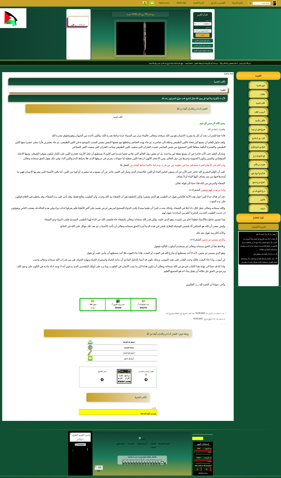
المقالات (262, 94)
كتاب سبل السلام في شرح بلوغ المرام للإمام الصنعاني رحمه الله (259, 139)
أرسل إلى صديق (129, 358)
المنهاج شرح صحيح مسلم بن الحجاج (260, 183)
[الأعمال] (142, 439)
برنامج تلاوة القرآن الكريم (202, 41)
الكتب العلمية (260, 103)
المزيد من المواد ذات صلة (148, 413)
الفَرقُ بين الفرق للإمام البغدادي (259, 148)
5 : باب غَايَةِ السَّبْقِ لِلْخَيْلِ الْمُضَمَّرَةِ (266, 259)
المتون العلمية (261, 85)
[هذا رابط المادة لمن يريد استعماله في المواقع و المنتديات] (90, 353)
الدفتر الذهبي (120, 443)
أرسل (202, 35)
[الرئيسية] (274, 3)
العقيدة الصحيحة (164, 443)
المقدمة (154, 408)
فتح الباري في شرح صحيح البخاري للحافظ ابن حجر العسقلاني (258, 156)
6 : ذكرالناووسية (272, 264)
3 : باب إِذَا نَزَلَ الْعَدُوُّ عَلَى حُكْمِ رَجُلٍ (265, 243)
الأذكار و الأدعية (260, 120)
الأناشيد (262, 200)
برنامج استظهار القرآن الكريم (203, 50)
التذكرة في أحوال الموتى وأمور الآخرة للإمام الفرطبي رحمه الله (258, 174)
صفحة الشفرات (129, 347)
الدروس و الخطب (260, 112)
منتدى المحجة (164, 3)
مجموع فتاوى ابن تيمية (258, 129)
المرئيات (262, 208)
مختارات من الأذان (259, 164)
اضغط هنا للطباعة (129, 342)
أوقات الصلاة (181, 3)
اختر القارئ (208, 27)
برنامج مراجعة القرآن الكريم (202, 45)
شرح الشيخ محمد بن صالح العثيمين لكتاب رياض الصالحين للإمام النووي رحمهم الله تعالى (259, 192)
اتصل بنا (131, 443)
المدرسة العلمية (198, 3)
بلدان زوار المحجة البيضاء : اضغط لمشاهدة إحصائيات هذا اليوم (142, 459)
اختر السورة (208, 20)
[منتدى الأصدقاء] (78, 26)
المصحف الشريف (153, 445)
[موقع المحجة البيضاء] (141, 39)
